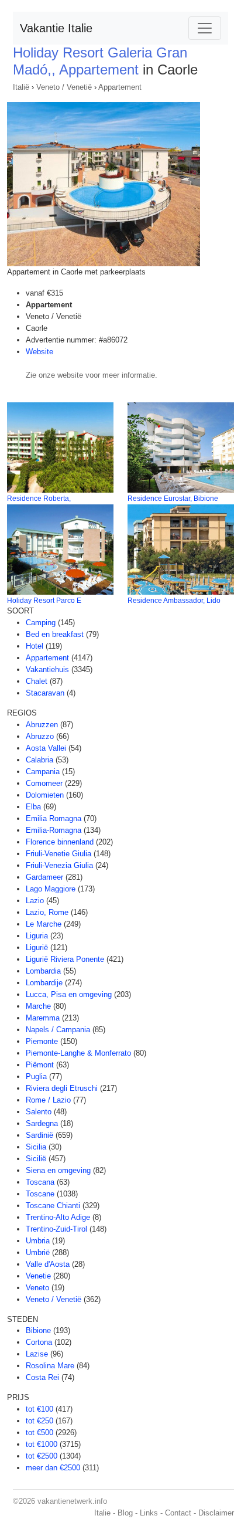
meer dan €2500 (53, 1467)
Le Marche (43, 924)
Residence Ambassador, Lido (174, 600)
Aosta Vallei (46, 748)
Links (149, 1512)
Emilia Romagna (53, 818)
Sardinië (39, 1135)
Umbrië (38, 1252)
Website (39, 351)
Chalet (36, 681)
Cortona (39, 1342)
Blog (125, 1512)
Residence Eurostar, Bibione (173, 498)
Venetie (38, 1276)
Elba (33, 806)
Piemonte (42, 1041)
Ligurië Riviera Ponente (65, 959)
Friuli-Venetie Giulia (58, 853)
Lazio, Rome (47, 912)
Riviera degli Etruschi (62, 1088)
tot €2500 (41, 1456)
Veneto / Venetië (64, 87)
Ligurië (37, 947)
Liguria (37, 935)
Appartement (120, 87)
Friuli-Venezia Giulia (59, 865)
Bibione (38, 1330)
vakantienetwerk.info (72, 1501)
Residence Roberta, (39, 498)
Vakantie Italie (56, 28)
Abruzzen (42, 724)
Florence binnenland (60, 842)
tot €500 (39, 1432)
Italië (21, 87)
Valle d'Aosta (48, 1264)
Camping (41, 622)
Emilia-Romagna (53, 830)
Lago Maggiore (50, 888)
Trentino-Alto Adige (58, 1217)
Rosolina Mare (50, 1365)
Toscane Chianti (53, 1205)
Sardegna (42, 1123)
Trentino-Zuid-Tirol (56, 1229)
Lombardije (44, 982)
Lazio (35, 900)
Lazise (37, 1354)
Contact (178, 1512)
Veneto (37, 1287)
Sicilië (36, 1158)
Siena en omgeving (58, 1170)
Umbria (38, 1240)
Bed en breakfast (55, 634)
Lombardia (43, 971)
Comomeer (44, 783)
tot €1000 (41, 1444)
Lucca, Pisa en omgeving (69, 994)
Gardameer (44, 877)
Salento (38, 1111)
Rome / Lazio (48, 1100)
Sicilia (36, 1146)
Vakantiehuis (47, 669)
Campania (43, 771)
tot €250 (39, 1420)
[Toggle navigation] (204, 28)
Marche (38, 1006)
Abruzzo (40, 736)
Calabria (39, 759)
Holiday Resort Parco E (44, 600)
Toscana (40, 1182)
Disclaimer (216, 1512)
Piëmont (40, 1064)
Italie (102, 1512)
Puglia (36, 1076)
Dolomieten (45, 795)
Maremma (43, 1017)
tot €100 (39, 1409)
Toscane (40, 1193)
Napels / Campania (58, 1029)
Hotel (34, 646)
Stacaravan (45, 693)
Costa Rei (42, 1377)
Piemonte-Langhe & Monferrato (78, 1053)
